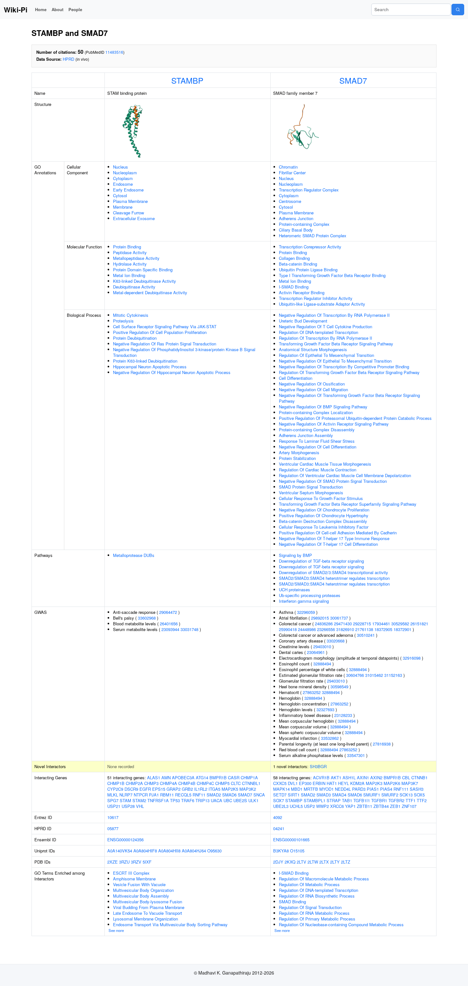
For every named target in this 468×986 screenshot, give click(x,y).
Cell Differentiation (295, 378)
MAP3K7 (409, 783)
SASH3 (416, 789)
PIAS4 (386, 789)
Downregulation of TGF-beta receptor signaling (321, 561)
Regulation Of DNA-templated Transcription (318, 332)
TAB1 (347, 800)
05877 (112, 828)
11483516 (114, 52)
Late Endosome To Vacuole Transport (147, 913)
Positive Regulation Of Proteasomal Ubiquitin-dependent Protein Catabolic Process (355, 418)
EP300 (305, 783)
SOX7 (278, 800)
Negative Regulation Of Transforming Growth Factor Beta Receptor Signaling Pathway (349, 398)
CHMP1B (115, 783)
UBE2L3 (280, 806)
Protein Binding (127, 247)
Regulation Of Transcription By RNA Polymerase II (325, 338)
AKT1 (336, 777)
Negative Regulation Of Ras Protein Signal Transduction (164, 344)
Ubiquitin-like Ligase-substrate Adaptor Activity (322, 304)
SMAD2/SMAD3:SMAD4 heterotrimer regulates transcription (334, 578)
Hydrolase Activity (130, 264)
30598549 (339, 687)
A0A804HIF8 (145, 851)
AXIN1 (363, 777)
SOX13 (406, 795)
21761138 (364, 629)
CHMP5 (222, 783)
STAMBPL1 (314, 800)
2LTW (313, 862)
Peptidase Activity (130, 252)
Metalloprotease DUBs (133, 555)
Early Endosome (128, 190)
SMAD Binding (292, 902)
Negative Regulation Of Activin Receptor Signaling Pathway (334, 424)
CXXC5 (280, 783)
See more (116, 930)
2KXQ (290, 862)
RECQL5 (183, 795)
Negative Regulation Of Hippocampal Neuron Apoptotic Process (171, 372)
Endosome (123, 184)
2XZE (112, 862)
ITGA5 (214, 789)
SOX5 (419, 795)
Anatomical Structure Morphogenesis (313, 349)
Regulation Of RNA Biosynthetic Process (317, 896)
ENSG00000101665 (291, 840)
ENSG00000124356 (125, 840)
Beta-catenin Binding (298, 264)
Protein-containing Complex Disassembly (317, 430)
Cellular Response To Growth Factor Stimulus (321, 498)
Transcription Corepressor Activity (310, 247)
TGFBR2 (396, 800)
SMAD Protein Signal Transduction (311, 487)
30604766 (355, 675)
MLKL (112, 795)
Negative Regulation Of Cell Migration (313, 389)
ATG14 (202, 777)
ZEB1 (395, 806)
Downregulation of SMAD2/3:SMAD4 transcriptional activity (333, 572)
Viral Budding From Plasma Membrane (148, 907)
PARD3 (358, 789)
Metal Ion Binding (129, 275)
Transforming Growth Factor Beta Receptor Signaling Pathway (336, 344)
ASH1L (349, 777)
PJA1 (154, 795)
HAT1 (332, 783)
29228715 (362, 624)
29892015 (320, 618)
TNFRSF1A (158, 800)
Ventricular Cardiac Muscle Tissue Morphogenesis (325, 464)
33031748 (189, 629)
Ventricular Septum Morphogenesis (311, 493)
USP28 (128, 806)
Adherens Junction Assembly (306, 435)
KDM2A (357, 783)
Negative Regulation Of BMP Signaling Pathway (323, 407)
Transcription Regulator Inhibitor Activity (315, 298)
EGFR (145, 789)
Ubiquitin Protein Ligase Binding (308, 270)
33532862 (330, 738)
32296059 (306, 612)
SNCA (259, 795)
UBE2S (240, 800)
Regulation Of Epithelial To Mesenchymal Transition (326, 355)
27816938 (382, 744)
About (57, 9)
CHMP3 (151, 783)
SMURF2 (389, 795)
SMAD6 (229, 795)
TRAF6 (187, 800)
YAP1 (350, 806)
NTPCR (141, 795)
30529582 (400, 624)
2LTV (301, 862)
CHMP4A (168, 783)
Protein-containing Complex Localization (316, 412)
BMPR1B (218, 777)
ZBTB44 (381, 806)
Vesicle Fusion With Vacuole (139, 884)
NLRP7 (125, 795)
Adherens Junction (296, 218)
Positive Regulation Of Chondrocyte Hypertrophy (323, 515)
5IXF (147, 862)
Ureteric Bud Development (303, 321)
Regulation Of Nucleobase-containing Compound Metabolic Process (341, 924)
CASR (233, 777)
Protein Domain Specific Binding (143, 270)
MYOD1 (326, 789)
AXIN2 (376, 777)
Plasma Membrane (130, 201)
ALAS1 (153, 777)
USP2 (309, 806)
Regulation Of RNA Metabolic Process (314, 913)
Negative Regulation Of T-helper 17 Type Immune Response (334, 538)
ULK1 (253, 800)
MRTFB (311, 789)
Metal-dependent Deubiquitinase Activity (150, 292)
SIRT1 (294, 795)
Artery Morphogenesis (299, 452)
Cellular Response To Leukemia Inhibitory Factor (323, 527)
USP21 (113, 806)
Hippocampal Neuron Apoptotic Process (150, 367)
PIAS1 (373, 789)
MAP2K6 (392, 783)
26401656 (169, 624)
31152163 (393, 675)
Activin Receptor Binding (301, 292)
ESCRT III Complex (131, 873)
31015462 (374, 675)
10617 (112, 817)
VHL (140, 806)
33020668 (335, 641)
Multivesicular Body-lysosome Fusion (147, 902)
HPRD (68, 59)
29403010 (322, 646)
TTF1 (410, 800)
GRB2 (187, 789)
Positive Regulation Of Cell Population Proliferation (160, 332)
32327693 (325, 709)
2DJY (278, 862)
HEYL (343, 783)
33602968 (147, 618)
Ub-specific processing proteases (309, 595)
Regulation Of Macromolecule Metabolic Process (324, 879)
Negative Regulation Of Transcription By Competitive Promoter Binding (344, 367)
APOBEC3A (183, 777)
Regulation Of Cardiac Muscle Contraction (317, 470)
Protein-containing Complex (304, 224)
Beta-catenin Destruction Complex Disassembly (323, 521)
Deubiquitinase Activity (134, 287)
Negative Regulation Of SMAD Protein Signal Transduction (333, 481)
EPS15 (158, 789)
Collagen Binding (294, 258)
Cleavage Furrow (128, 213)
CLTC (236, 783)
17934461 (381, 624)
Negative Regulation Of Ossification (312, 384)
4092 (277, 817)
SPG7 (112, 800)
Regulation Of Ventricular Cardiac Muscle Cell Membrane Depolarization (345, 475)
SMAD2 (214, 795)
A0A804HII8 (169, 851)
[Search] (457, 9)
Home (40, 9)
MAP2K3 (374, 783)
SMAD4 (339, 795)
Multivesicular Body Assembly (141, 896)
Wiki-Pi (15, 9)
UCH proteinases (294, 590)
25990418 (288, 629)
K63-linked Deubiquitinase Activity (144, 281)
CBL (406, 777)
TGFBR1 (379, 800)
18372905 (383, 629)
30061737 (339, 618)
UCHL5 (296, 806)
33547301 (356, 755)
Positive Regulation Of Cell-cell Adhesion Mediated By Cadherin (338, 533)
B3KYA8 (281, 851)
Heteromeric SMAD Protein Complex (312, 236)
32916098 (412, 658)
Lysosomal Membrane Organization (145, 919)
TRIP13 (202, 800)
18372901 (402, 629)
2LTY (335, 862)
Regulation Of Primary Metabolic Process (317, 919)
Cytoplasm (123, 178)
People (75, 9)
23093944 (170, 629)
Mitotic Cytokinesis (130, 315)
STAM (125, 800)
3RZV (136, 862)
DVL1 (293, 783)
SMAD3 (323, 795)
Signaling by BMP (295, 555)
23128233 (343, 715)
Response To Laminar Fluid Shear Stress (317, 441)
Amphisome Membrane (134, 879)
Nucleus (120, 167)
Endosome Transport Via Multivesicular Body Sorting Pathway (170, 924)
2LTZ (345, 862)
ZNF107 (409, 806)
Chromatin (288, 167)
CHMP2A (134, 783)
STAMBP (187, 80)
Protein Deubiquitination (135, 338)
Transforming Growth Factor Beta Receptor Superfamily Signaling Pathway (347, 504)
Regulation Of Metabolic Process (309, 884)
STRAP (334, 800)
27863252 (312, 692)
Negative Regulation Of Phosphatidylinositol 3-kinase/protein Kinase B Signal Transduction (184, 352)
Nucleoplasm (125, 173)
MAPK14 (281, 789)
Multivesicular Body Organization (143, 890)
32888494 (322, 664)
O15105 (297, 851)
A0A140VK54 (119, 851)
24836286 (324, 624)
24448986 (307, 629)
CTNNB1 (419, 777)
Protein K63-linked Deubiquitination (145, 361)
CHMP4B (186, 783)
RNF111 (401, 789)
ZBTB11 (364, 806)
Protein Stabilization (297, 458)
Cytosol (120, 195)
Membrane (122, 207)
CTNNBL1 (251, 783)
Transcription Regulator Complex (309, 190)
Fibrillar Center (292, 173)
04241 (278, 828)
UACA (216, 800)
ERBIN (319, 783)
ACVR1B (321, 777)
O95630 (214, 851)
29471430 (343, 624)
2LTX (324, 862)
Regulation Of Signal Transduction (310, 907)
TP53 (175, 800)
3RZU (124, 862)
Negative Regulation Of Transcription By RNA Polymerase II (334, 315)
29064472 (168, 612)
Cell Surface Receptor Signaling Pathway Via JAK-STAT (164, 326)
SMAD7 (353, 80)
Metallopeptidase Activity (136, 258)
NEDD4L (343, 789)
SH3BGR (318, 766)
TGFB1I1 (361, 800)
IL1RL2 (200, 789)
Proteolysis (123, 321)
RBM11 (167, 795)
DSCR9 (131, 789)
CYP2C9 (115, 789)
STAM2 (139, 800)
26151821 (419, 624)
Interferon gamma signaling (304, 601)
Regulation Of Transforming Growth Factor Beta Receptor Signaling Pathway (349, 372)
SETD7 (280, 795)
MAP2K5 (230, 789)
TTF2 (422, 800)
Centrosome (290, 201)
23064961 (316, 652)
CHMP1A (249, 777)
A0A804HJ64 (194, 851)
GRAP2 (174, 789)
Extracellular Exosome (134, 218)
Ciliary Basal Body (296, 230)
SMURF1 (371, 795)
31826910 (345, 629)
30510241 (366, 635)
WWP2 (322, 806)
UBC (227, 800)
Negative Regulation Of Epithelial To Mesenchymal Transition (335, 361)
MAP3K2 (247, 789)
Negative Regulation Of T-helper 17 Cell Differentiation (328, 544)
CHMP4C (205, 783)
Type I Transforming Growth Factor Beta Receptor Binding (332, 275)
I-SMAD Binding (293, 287)
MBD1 (296, 789)
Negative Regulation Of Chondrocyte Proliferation (324, 510)
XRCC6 (337, 806)
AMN (166, 777)
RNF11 (199, 795)
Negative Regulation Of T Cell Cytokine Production (325, 326)
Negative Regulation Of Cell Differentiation (317, 447)
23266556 (326, 629)
